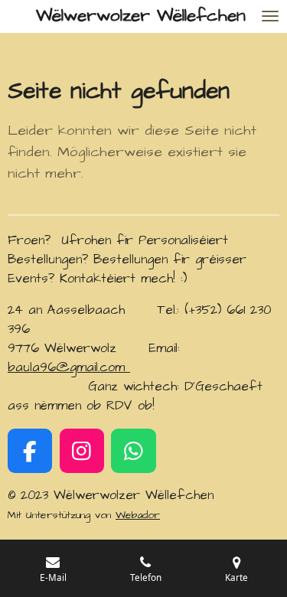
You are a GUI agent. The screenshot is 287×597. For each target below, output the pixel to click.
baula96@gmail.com (69, 368)
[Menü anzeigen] (270, 16)
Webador (138, 515)
